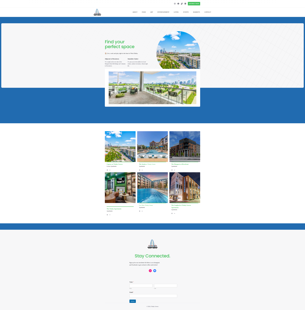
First (130, 288)
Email (131, 292)
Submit (133, 301)
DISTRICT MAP (194, 3)
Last (155, 288)
